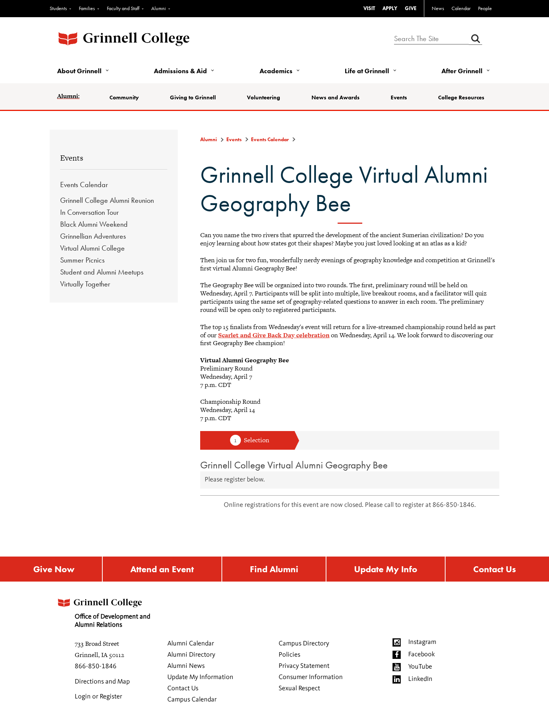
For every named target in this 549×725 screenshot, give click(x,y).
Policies (289, 654)
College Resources (461, 97)
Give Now (53, 569)
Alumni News (186, 666)
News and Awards (335, 97)
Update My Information (200, 677)
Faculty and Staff (123, 8)
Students (58, 8)
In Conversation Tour (89, 212)
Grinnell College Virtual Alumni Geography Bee (294, 464)
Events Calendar (84, 184)
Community (124, 97)
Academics (276, 70)
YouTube (420, 666)
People (485, 8)
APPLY (389, 8)
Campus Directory (304, 643)
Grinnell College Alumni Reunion (107, 200)
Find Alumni (274, 569)
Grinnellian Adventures (93, 236)
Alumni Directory (191, 654)
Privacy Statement (304, 666)
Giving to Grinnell (193, 97)
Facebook (421, 654)
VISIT (369, 8)
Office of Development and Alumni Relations (112, 620)
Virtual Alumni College (92, 248)
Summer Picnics (82, 260)
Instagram (422, 642)
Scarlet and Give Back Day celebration (273, 335)
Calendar (461, 8)
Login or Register (98, 696)
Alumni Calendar (190, 643)
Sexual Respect (299, 688)
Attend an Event (162, 569)
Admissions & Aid (180, 70)
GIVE (410, 8)
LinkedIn (420, 679)
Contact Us (494, 569)
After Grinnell (462, 70)
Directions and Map (102, 681)
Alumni (158, 8)
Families (87, 8)
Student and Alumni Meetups (101, 272)
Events (399, 97)
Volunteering (263, 97)
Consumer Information (311, 677)
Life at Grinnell (367, 70)
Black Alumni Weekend (94, 224)
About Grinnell (79, 70)
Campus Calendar (192, 699)
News (438, 8)
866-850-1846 (96, 666)
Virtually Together (85, 284)
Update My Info (385, 569)
